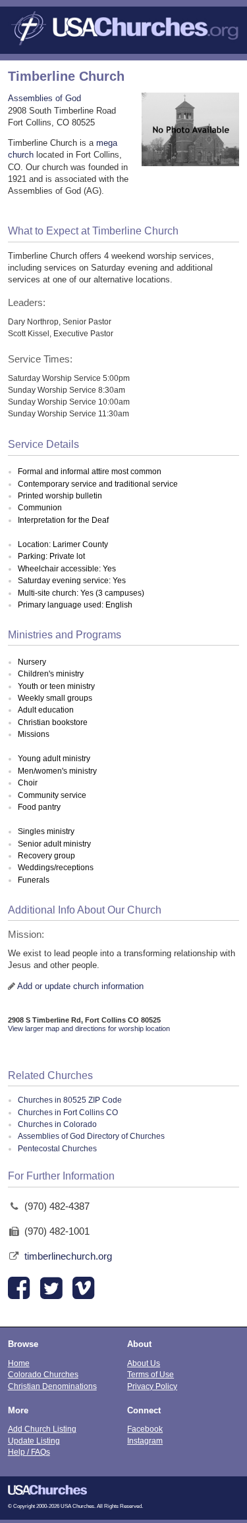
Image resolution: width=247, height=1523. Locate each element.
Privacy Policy (152, 1386)
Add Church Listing (42, 1428)
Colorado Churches (43, 1374)
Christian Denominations (52, 1386)
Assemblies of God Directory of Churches (91, 1136)
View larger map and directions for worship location (89, 1028)
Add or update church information (80, 986)
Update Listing (34, 1440)
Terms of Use (150, 1374)
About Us (143, 1363)
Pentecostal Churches (57, 1148)
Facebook (145, 1428)
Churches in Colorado (57, 1124)
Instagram (145, 1440)
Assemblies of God (44, 98)
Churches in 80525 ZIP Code (70, 1100)
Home (19, 1363)
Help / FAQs (29, 1451)
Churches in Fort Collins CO (68, 1112)
